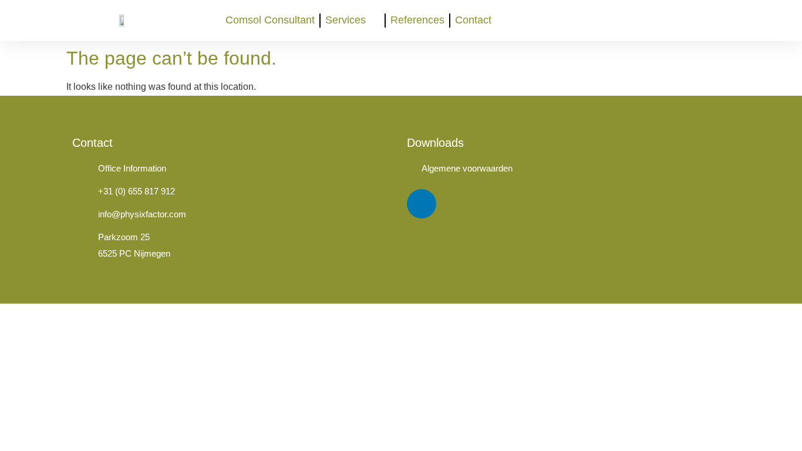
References (417, 20)
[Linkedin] (421, 203)
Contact (473, 20)
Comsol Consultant (270, 20)
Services (345, 20)
